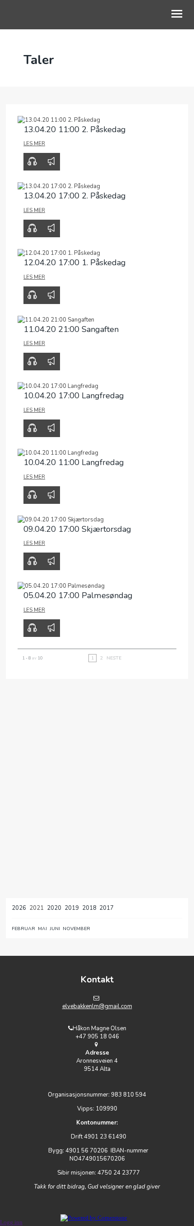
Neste (113, 657)
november (76, 928)
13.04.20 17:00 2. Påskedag (74, 195)
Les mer (34, 143)
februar (23, 928)
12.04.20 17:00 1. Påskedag (74, 262)
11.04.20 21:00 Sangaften (71, 329)
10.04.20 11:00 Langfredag (73, 462)
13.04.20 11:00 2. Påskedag (74, 129)
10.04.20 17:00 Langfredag (73, 395)
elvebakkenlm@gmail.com (97, 1006)
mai (42, 928)
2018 (89, 908)
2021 (36, 908)
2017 (106, 908)
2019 (72, 908)
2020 (54, 908)
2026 (19, 908)
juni (55, 928)
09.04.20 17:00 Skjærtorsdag (77, 529)
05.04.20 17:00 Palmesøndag (78, 595)
